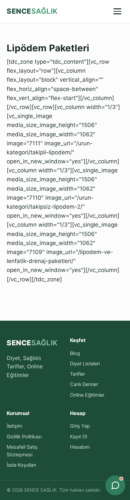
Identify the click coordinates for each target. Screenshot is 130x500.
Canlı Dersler (84, 384)
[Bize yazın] (115, 485)
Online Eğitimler (87, 395)
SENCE (32, 11)
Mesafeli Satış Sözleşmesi (22, 451)
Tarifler (77, 374)
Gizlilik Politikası (24, 437)
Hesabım (80, 447)
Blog (75, 353)
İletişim (14, 426)
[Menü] (117, 11)
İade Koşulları (21, 465)
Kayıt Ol (78, 437)
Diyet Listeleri (85, 364)
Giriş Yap (80, 426)
